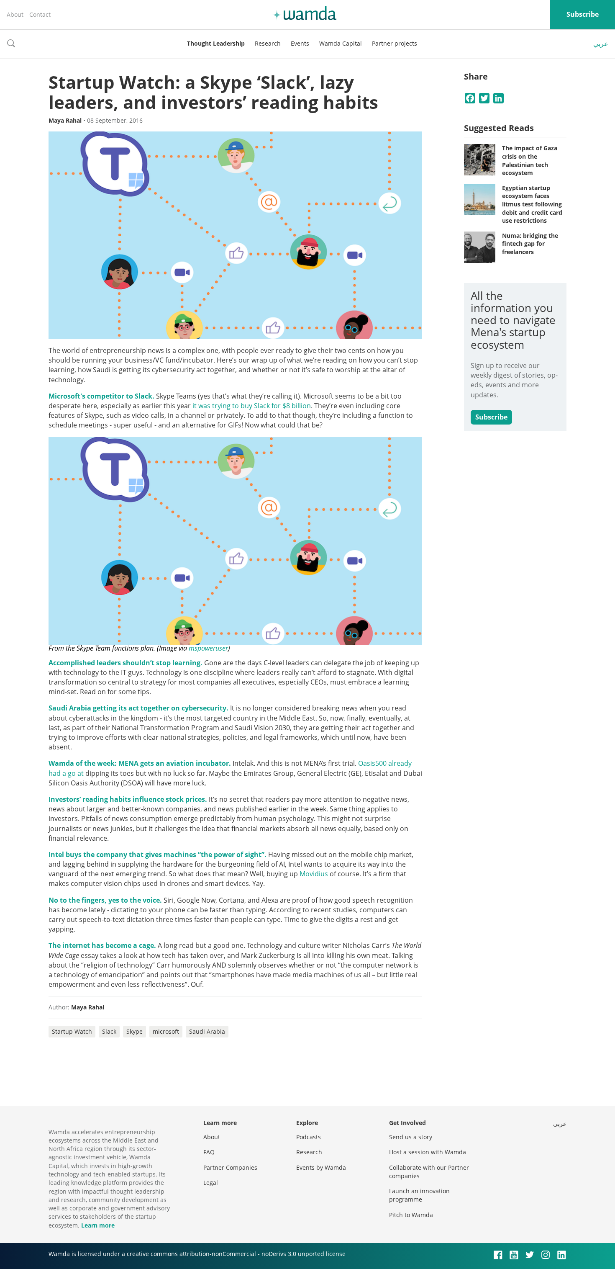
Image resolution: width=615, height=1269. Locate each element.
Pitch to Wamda (411, 1215)
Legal (210, 1183)
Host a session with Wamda (427, 1152)
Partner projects (394, 43)
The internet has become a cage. (102, 945)
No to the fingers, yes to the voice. (105, 900)
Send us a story (410, 1137)
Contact (40, 14)
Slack (109, 1031)
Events (300, 43)
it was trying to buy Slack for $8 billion (251, 405)
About (15, 14)
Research (268, 43)
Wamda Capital (340, 43)
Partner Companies (230, 1167)
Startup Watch (72, 1031)
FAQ (209, 1152)
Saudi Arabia (207, 1031)
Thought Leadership (216, 43)
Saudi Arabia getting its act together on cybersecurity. (138, 708)
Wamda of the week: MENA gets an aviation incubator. (140, 763)
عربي (600, 43)
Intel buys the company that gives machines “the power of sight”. (157, 854)
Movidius (314, 873)
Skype (134, 1031)
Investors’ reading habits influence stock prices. (128, 799)
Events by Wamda (321, 1167)
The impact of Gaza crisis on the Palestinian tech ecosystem (529, 160)
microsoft (166, 1031)
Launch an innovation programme (419, 1195)
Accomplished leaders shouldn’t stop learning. (125, 662)
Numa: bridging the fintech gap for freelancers (530, 244)
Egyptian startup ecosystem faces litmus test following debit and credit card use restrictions (532, 204)
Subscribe (582, 14)
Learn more (98, 1225)
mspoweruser (208, 648)
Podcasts (308, 1137)
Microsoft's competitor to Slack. (101, 396)
